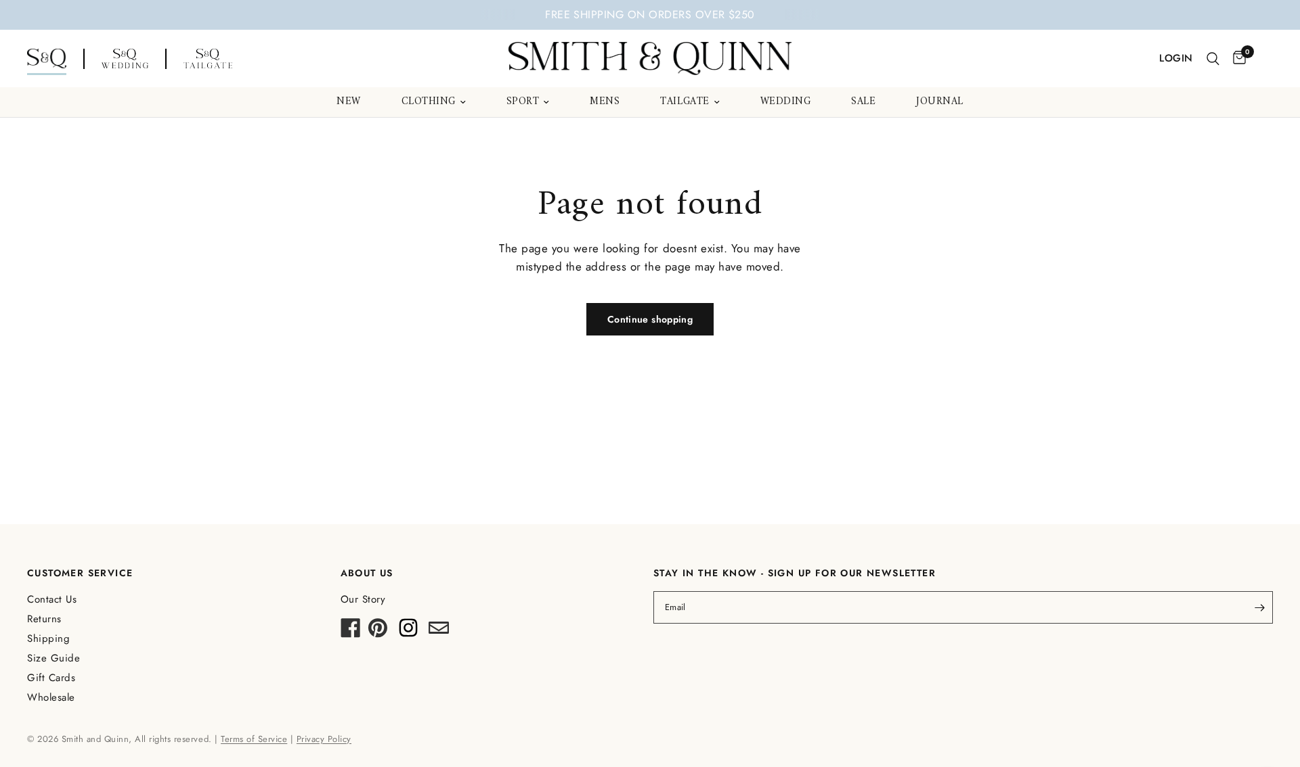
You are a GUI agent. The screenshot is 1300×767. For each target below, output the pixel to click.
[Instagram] (408, 632)
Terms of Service (254, 739)
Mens (605, 102)
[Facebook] (351, 632)
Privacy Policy (324, 739)
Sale (863, 102)
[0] (1236, 59)
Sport (523, 102)
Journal (939, 102)
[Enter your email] (1259, 607)
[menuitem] (348, 102)
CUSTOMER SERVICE (80, 573)
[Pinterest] (378, 632)
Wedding (785, 102)
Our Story (363, 599)
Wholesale (51, 697)
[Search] (1213, 59)
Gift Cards (51, 677)
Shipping (48, 638)
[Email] (439, 632)
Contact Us (52, 599)
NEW (349, 102)
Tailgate (684, 102)
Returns (44, 618)
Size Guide (53, 658)
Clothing (429, 102)
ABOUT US (367, 573)
